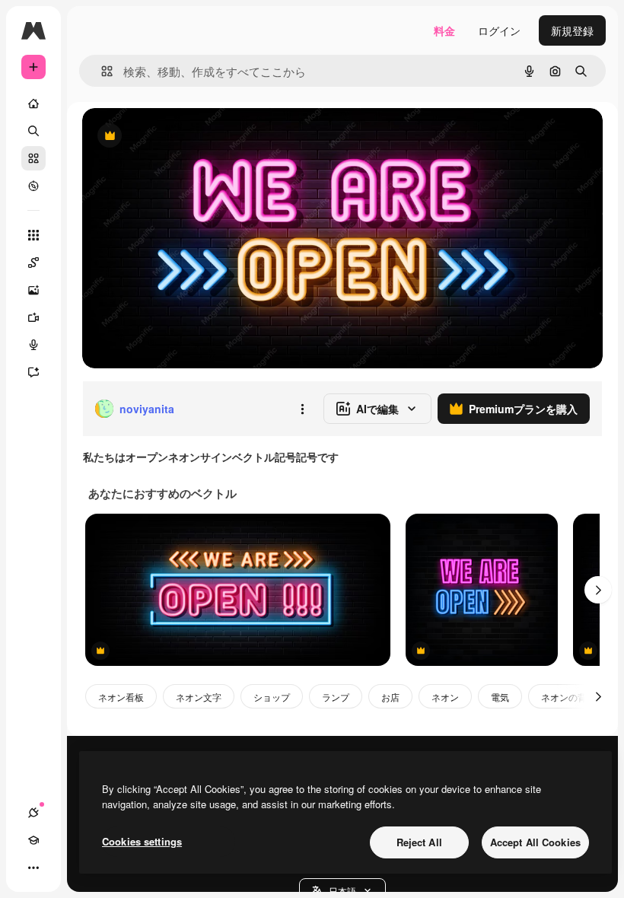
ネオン (445, 696)
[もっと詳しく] (33, 186)
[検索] (33, 131)
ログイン (499, 30)
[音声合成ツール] (33, 345)
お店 (390, 696)
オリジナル (186, 137)
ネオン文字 (198, 696)
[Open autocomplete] (101, 71)
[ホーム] (33, 103)
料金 (444, 30)
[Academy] (33, 840)
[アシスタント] (33, 372)
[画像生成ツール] (33, 290)
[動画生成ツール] (33, 317)
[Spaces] (33, 262)
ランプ (335, 696)
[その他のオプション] (302, 408)
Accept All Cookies (535, 842)
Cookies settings (142, 841)
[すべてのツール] (33, 235)
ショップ (271, 696)
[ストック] (33, 158)
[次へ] (598, 590)
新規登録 (572, 30)
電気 (500, 696)
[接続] (33, 813)
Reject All (419, 842)
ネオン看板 (121, 696)
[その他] (33, 867)
